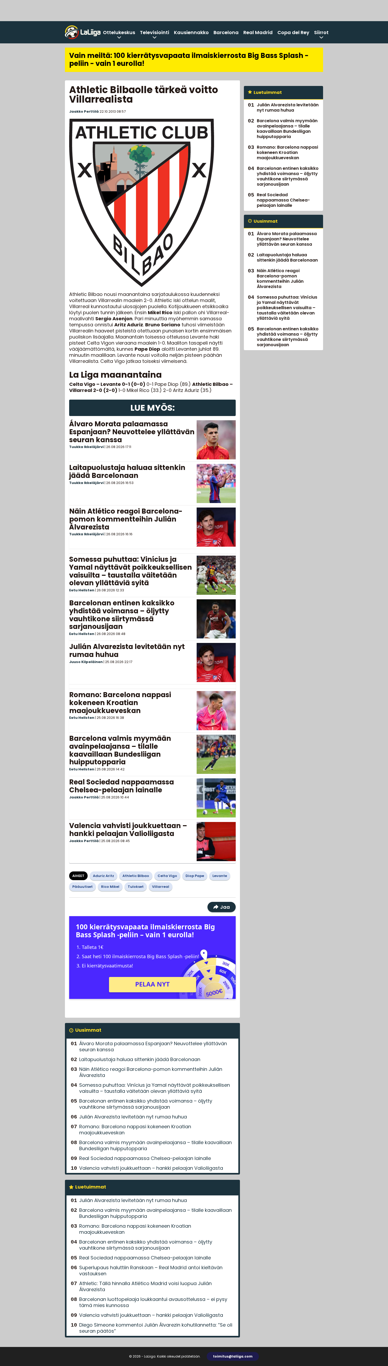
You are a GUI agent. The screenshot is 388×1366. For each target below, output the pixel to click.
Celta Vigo (167, 875)
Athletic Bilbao (135, 875)
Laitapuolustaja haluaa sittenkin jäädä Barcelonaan (127, 471)
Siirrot (321, 32)
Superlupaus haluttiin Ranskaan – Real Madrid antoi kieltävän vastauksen (151, 1270)
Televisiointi (154, 32)
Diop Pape (195, 875)
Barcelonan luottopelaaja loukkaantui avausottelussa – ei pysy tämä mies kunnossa (153, 1302)
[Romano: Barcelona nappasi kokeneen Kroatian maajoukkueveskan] (216, 710)
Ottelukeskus (119, 32)
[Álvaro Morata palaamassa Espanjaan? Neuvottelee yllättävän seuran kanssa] (216, 439)
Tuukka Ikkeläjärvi (86, 446)
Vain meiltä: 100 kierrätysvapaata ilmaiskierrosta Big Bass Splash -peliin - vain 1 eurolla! (189, 59)
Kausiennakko (191, 32)
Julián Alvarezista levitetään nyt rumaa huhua (127, 650)
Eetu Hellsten (81, 590)
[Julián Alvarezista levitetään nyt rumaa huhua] (216, 662)
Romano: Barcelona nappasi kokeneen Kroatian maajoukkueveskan (120, 702)
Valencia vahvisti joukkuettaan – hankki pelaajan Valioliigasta (128, 829)
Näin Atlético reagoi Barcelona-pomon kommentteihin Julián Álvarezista (125, 519)
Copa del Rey (293, 32)
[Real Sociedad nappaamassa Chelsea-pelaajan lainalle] (216, 797)
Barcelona (226, 32)
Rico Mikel (110, 886)
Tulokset (136, 886)
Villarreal (160, 886)
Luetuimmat (90, 1187)
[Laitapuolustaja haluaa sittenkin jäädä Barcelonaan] (216, 483)
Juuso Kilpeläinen (86, 661)
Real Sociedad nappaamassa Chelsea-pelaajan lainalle (121, 786)
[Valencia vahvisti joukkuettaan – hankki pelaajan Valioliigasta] (216, 841)
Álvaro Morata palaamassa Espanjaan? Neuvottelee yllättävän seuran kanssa (132, 432)
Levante (219, 875)
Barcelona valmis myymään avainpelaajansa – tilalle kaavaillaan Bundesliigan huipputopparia (120, 750)
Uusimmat (88, 1030)
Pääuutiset (82, 886)
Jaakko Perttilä (84, 111)
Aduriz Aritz (103, 875)
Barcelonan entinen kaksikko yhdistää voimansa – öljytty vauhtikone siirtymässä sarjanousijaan (121, 615)
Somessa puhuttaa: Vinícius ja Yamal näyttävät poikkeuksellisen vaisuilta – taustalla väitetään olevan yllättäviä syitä (130, 571)
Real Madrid (258, 32)
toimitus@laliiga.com (233, 1356)
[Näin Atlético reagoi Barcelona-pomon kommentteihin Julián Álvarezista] (216, 527)
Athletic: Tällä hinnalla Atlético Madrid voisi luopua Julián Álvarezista (145, 1286)
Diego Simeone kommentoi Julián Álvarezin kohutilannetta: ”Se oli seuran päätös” (155, 1328)
